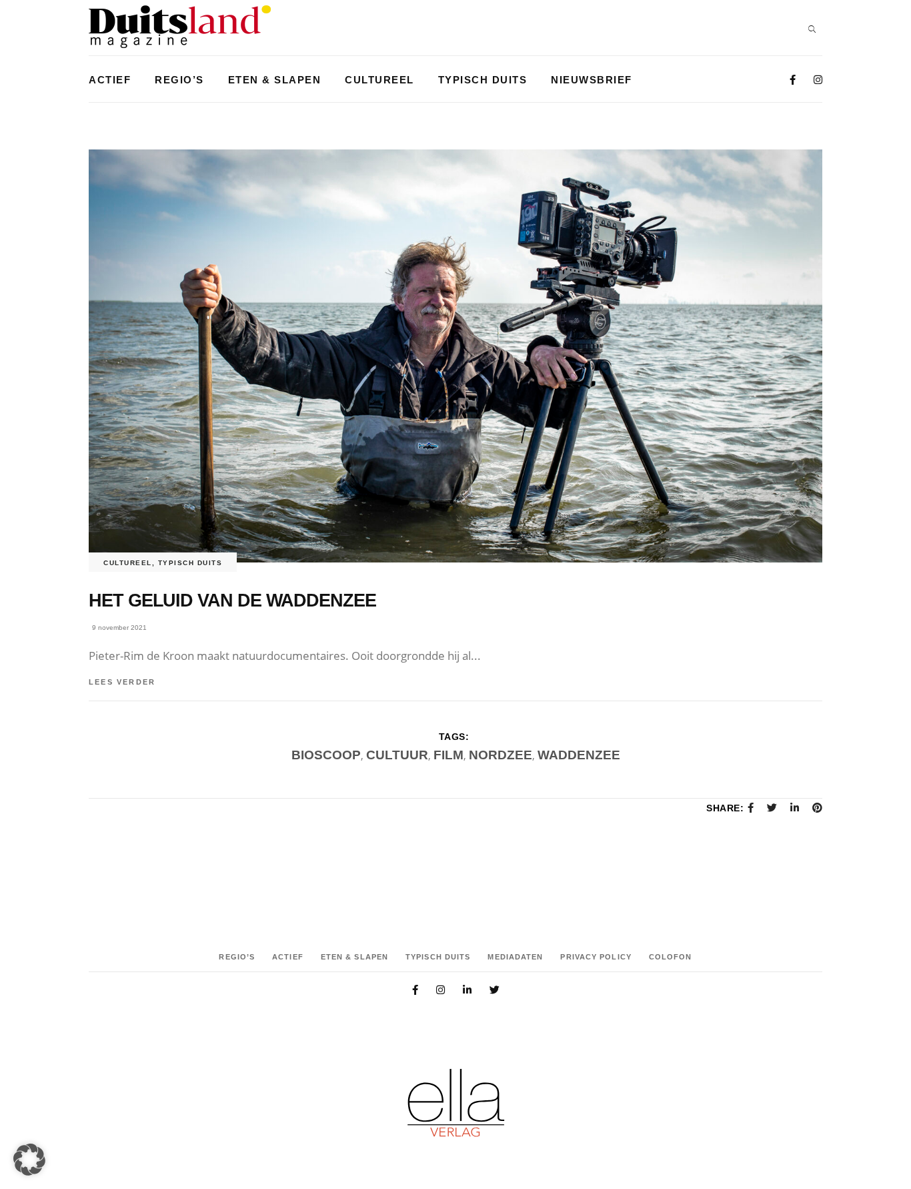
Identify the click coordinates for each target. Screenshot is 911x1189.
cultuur (397, 755)
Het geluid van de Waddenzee (232, 600)
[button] (29, 1159)
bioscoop (326, 755)
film (448, 755)
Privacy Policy (595, 957)
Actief (287, 957)
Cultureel (127, 562)
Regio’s (237, 957)
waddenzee (579, 755)
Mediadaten (515, 957)
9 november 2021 (119, 627)
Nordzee (500, 755)
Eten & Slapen (354, 957)
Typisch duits (190, 562)
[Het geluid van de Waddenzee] (455, 355)
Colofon (670, 957)
